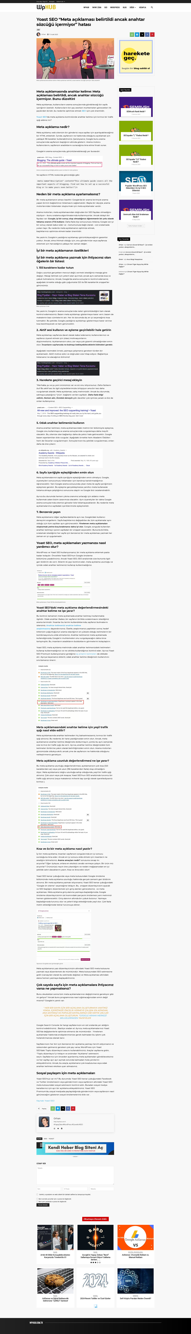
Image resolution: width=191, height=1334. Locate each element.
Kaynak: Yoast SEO (45, 1101)
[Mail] (58, 1128)
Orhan (43, 34)
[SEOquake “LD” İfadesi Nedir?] (136, 155)
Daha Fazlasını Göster (135, 226)
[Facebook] (147, 34)
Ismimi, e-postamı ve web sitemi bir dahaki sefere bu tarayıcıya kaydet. (65, 1194)
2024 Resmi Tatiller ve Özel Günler (95, 1298)
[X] (142, 34)
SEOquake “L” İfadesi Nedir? (135, 135)
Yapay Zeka (96, 7)
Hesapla (142, 7)
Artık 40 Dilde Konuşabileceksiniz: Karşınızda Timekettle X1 (55, 1256)
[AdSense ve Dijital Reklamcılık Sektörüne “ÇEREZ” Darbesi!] (55, 1281)
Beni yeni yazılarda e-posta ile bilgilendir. (53, 1201)
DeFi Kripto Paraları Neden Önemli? (135, 1298)
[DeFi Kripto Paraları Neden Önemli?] (135, 1281)
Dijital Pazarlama (135, 1252)
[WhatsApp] (132, 34)
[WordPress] (61, 1128)
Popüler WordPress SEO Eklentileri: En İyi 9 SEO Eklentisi (136, 188)
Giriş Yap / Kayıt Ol (41, 1)
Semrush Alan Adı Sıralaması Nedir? (136, 215)
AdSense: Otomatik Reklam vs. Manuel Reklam (135, 1256)
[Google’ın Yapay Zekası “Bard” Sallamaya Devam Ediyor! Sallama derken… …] (95, 1237)
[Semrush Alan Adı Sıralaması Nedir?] (136, 210)
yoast (51, 1139)
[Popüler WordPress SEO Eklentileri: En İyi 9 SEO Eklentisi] (136, 181)
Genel (95, 1295)
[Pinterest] (152, 34)
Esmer (121, 259)
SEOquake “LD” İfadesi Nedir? (136, 160)
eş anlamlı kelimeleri (86, 654)
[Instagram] (54, 1128)
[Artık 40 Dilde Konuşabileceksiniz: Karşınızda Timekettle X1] (55, 1237)
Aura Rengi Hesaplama (134, 259)
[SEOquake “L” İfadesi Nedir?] (136, 131)
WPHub (86, 7)
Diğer (132, 7)
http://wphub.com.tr (60, 1121)
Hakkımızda (59, 1)
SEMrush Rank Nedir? (135, 111)
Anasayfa (51, 1)
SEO (105, 7)
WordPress (115, 7)
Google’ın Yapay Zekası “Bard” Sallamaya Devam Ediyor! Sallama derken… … (95, 1257)
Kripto (135, 1295)
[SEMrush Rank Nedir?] (136, 107)
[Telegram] (137, 34)
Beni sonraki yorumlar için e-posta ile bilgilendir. (55, 1199)
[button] (152, 8)
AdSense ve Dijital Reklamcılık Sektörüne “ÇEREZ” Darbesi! (55, 1299)
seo (45, 1139)
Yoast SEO (41, 117)
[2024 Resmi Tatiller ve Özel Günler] (95, 1281)
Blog (125, 7)
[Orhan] (38, 34)
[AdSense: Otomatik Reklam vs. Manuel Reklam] (135, 1237)
